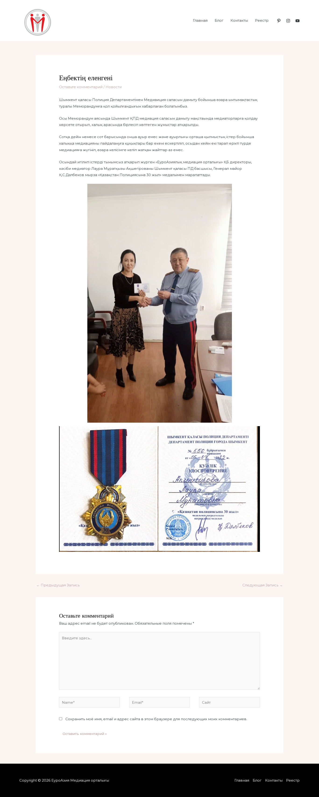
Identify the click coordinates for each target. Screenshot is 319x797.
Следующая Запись (262, 585)
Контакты (239, 20)
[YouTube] (297, 21)
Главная (200, 20)
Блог (219, 20)
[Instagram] (288, 21)
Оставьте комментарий (81, 87)
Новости (114, 87)
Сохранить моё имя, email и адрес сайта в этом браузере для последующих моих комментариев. (156, 719)
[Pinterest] (279, 21)
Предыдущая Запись (58, 585)
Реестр (262, 20)
